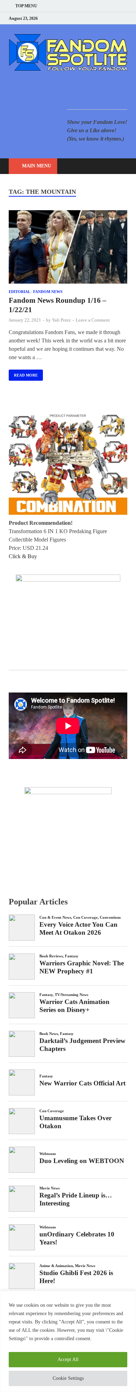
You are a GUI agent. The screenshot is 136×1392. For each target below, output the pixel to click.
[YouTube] (81, 18)
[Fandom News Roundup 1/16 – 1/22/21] (68, 248)
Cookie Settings (68, 1378)
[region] (68, 1341)
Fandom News (47, 292)
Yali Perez (61, 320)
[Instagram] (108, 18)
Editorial (19, 292)
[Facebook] (90, 18)
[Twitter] (99, 18)
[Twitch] (116, 18)
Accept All (68, 1359)
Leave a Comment (93, 320)
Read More (23, 373)
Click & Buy (23, 556)
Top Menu (26, 5)
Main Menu (36, 165)
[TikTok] (125, 18)
